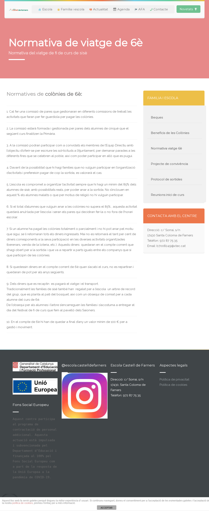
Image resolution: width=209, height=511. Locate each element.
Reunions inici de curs (167, 195)
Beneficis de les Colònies (170, 133)
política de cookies (22, 503)
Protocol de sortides (166, 179)
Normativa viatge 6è (166, 148)
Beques (157, 117)
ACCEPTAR (106, 508)
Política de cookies (173, 385)
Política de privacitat (174, 379)
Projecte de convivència (169, 164)
